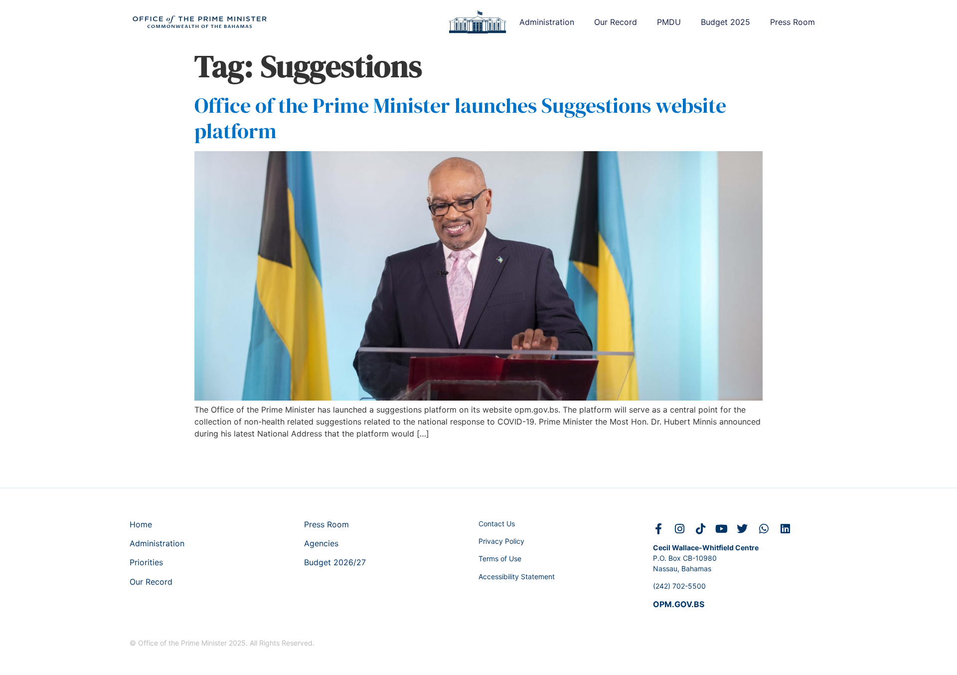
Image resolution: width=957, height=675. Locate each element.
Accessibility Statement (516, 576)
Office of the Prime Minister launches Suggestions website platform (460, 118)
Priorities (146, 562)
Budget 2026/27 (335, 562)
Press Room (792, 22)
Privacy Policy (501, 541)
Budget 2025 (725, 22)
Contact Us (496, 523)
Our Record (615, 22)
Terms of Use (499, 558)
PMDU (669, 22)
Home (141, 524)
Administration (546, 22)
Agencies (321, 543)
